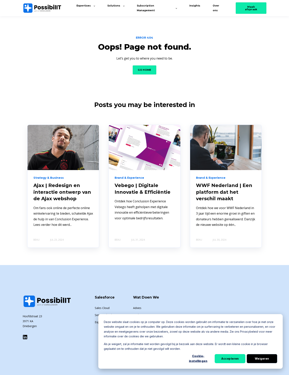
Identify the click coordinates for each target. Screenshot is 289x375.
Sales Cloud (102, 308)
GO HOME (144, 69)
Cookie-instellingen (198, 358)
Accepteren (230, 358)
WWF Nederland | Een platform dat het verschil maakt (224, 191)
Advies (137, 308)
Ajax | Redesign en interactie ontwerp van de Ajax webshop (62, 191)
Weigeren (262, 358)
